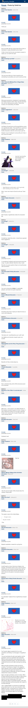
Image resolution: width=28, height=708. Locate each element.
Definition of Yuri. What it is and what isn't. (11, 390)
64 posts (3, 22)
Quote (2, 11)
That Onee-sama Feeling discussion (10, 271)
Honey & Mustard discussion (8, 295)
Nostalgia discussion (6, 419)
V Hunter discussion (6, 367)
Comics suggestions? (6, 109)
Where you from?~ (5, 497)
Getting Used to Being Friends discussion (11, 578)
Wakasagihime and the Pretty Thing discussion (13, 343)
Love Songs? (4, 170)
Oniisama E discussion (7, 549)
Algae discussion (5, 634)
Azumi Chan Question (6, 9)
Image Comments (5, 139)
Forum (3, 5)
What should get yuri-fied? (8, 58)
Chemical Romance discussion (9, 318)
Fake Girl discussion (6, 527)
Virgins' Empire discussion (8, 198)
